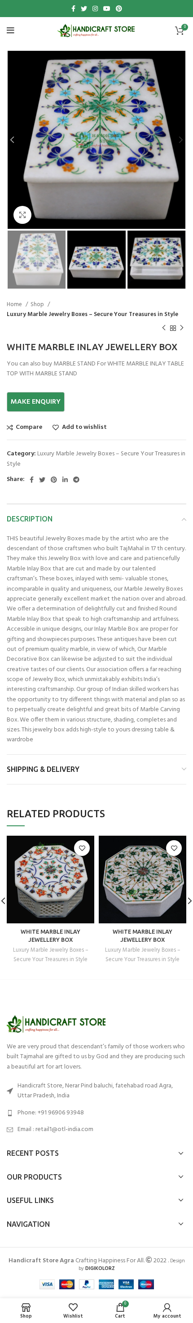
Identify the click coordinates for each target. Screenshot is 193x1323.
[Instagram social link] (95, 8)
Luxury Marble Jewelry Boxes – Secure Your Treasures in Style (92, 314)
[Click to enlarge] (22, 215)
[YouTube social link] (107, 8)
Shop (38, 304)
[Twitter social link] (84, 8)
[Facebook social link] (73, 8)
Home (15, 304)
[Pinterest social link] (119, 8)
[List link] (96, 1113)
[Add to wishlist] (82, 848)
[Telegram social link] (76, 480)
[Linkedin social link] (65, 480)
